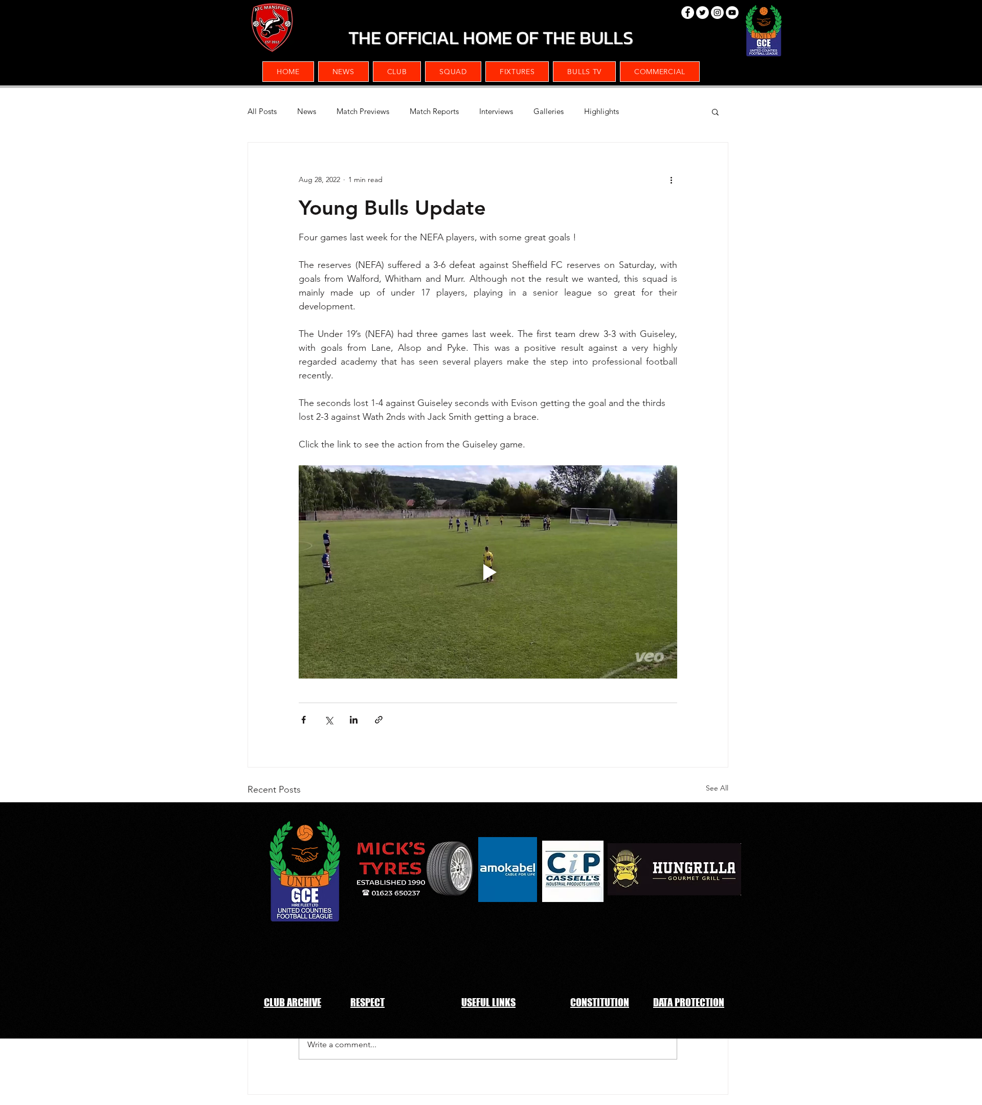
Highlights (601, 111)
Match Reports (434, 111)
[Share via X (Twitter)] (328, 720)
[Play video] (488, 571)
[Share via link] (379, 720)
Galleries (548, 111)
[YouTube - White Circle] (732, 12)
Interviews (496, 111)
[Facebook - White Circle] (687, 12)
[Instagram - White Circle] (717, 12)
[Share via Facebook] (303, 720)
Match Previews (363, 111)
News (306, 111)
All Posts (262, 111)
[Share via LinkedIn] (354, 720)
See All (717, 788)
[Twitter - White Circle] (702, 12)
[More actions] (671, 179)
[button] (660, 71)
